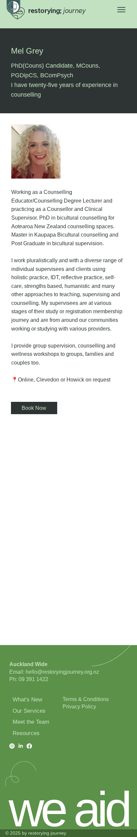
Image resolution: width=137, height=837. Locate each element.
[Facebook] (29, 746)
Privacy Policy (79, 706)
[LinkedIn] (20, 746)
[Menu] (121, 10)
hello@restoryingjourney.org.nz (62, 672)
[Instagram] (12, 746)
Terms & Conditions (86, 699)
